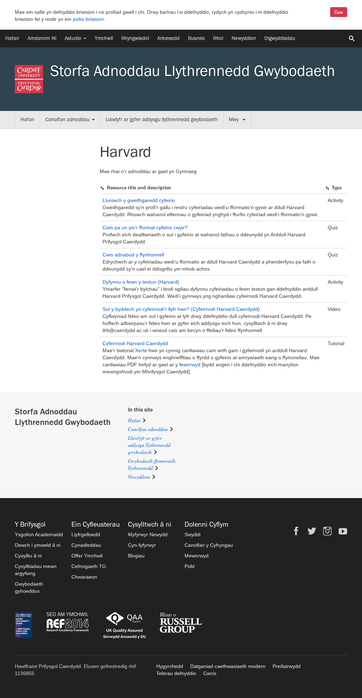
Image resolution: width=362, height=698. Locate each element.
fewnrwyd (189, 364)
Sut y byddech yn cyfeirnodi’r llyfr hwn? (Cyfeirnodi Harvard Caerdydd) (181, 309)
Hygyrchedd (169, 666)
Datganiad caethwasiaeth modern (227, 666)
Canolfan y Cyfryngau (209, 545)
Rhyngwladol (135, 38)
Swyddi (192, 534)
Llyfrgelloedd (85, 534)
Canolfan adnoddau (67, 119)
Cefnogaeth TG (88, 566)
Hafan (12, 38)
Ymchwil (104, 38)
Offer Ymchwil (87, 555)
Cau (338, 12)
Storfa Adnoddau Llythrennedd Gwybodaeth (192, 71)
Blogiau (136, 555)
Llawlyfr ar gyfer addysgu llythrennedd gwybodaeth (162, 119)
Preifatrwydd (286, 666)
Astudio (74, 38)
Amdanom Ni (42, 38)
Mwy (234, 119)
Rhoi (218, 38)
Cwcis (209, 673)
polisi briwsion (88, 19)
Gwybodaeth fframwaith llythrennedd (151, 464)
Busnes (196, 38)
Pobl (189, 566)
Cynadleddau (86, 545)
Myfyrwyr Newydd (148, 534)
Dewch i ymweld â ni (37, 545)
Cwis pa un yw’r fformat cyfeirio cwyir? (145, 227)
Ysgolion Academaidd (39, 534)
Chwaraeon (84, 577)
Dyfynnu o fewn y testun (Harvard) (141, 282)
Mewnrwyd (197, 555)
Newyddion (244, 38)
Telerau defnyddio (176, 673)
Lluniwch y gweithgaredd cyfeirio (139, 200)
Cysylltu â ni (28, 555)
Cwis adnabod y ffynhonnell (133, 255)
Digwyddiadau (279, 38)
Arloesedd (168, 38)
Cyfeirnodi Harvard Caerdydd (135, 343)
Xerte (141, 350)
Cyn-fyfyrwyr (142, 545)
